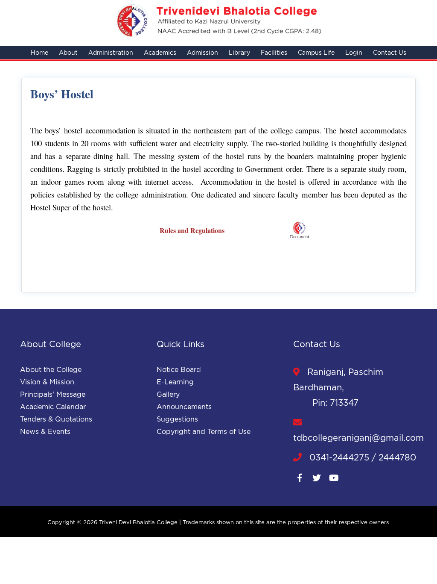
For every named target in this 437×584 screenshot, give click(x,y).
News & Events (45, 431)
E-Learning (175, 382)
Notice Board (179, 369)
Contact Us (389, 52)
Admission (202, 52)
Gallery (168, 394)
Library (239, 52)
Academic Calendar (53, 406)
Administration (110, 52)
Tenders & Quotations (56, 419)
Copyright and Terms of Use (204, 431)
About (68, 52)
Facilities (274, 52)
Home (39, 52)
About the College (51, 369)
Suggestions (177, 419)
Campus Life (316, 52)
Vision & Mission (47, 382)
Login (353, 52)
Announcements (184, 406)
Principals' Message (52, 394)
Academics (160, 52)
